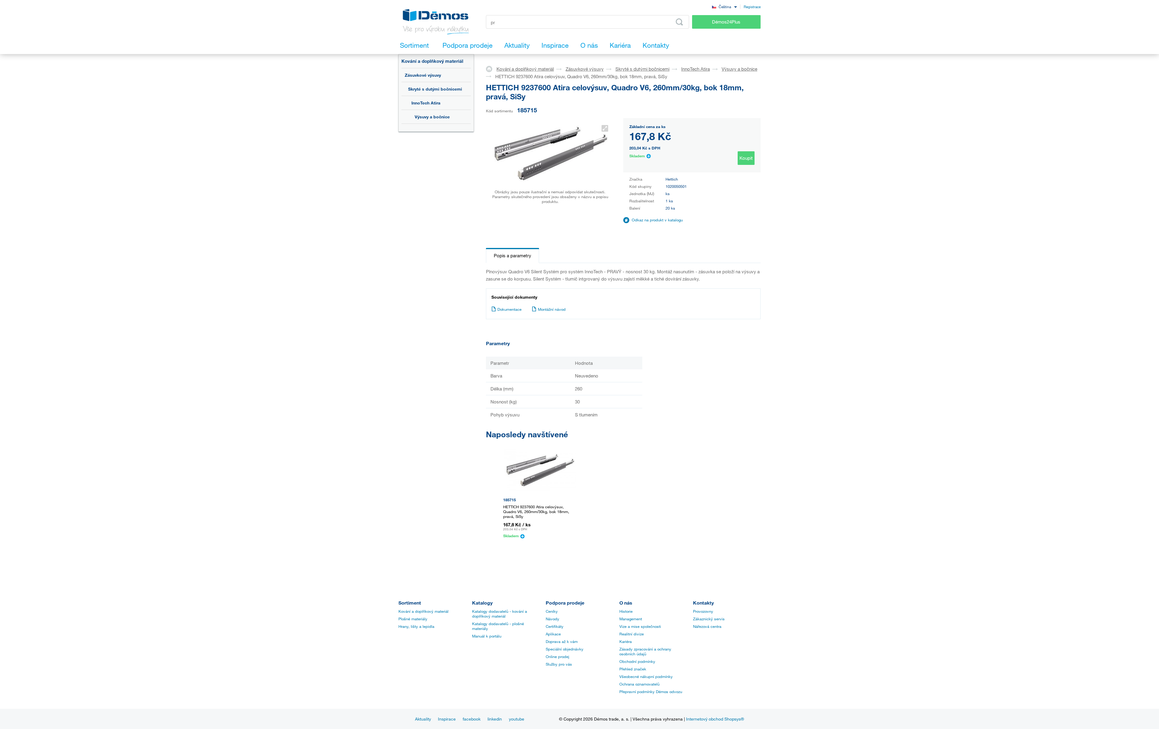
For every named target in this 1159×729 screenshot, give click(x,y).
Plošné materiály (412, 618)
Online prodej (557, 656)
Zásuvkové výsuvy (423, 75)
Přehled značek (632, 668)
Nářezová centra (707, 626)
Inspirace (447, 718)
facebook (472, 718)
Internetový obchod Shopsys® (715, 718)
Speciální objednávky (564, 649)
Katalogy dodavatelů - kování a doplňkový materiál (499, 613)
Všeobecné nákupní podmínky (646, 676)
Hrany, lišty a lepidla (416, 626)
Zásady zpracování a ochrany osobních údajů (645, 651)
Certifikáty (555, 626)
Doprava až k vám (562, 641)
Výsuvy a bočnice (432, 116)
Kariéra (625, 641)
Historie (626, 611)
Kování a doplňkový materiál (432, 61)
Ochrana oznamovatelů (639, 684)
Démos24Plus (726, 21)
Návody (552, 618)
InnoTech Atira (425, 102)
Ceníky (552, 611)
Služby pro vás (559, 664)
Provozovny (703, 611)
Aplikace (553, 633)
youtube (516, 718)
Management (630, 618)
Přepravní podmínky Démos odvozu (650, 691)
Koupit (746, 158)
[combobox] (724, 6)
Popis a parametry (512, 255)
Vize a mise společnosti (640, 626)
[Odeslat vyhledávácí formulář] (679, 22)
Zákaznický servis (709, 618)
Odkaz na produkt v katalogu (657, 219)
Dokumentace (509, 309)
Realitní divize (631, 633)
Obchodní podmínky (637, 661)
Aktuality (423, 718)
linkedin (494, 718)
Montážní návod (552, 309)
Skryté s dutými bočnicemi (435, 89)
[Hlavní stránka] (491, 68)
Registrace (752, 6)
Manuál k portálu (486, 636)
